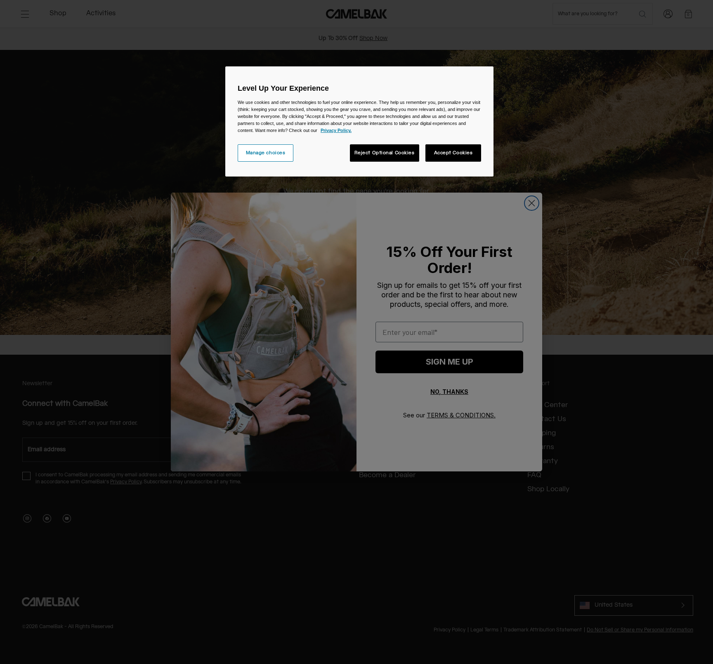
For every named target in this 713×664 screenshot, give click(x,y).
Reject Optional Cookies (384, 153)
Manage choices (266, 153)
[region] (359, 121)
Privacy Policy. (336, 130)
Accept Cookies (453, 153)
